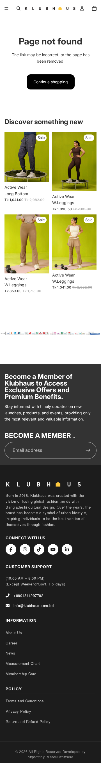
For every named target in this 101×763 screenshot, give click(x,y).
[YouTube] (53, 549)
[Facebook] (11, 549)
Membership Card (21, 673)
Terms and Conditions (25, 700)
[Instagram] (25, 549)
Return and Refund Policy (28, 721)
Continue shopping (50, 81)
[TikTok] (39, 549)
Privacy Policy (18, 711)
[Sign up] (88, 450)
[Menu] (6, 8)
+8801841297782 (28, 595)
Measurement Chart (23, 663)
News (10, 653)
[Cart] (94, 8)
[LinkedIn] (67, 549)
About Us (14, 632)
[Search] (18, 8)
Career (11, 643)
